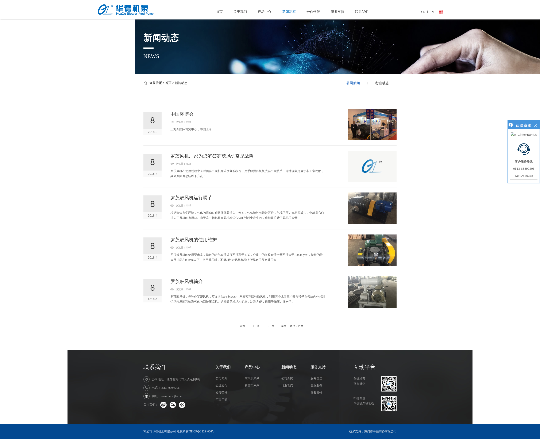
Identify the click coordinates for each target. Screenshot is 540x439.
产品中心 (264, 12)
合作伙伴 (313, 12)
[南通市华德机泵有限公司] (139, 8)
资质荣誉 (221, 392)
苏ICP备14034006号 (202, 431)
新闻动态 (289, 12)
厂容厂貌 (221, 399)
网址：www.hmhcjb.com (167, 396)
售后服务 (316, 385)
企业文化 (221, 385)
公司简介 (221, 378)
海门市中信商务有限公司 (380, 431)
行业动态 (382, 83)
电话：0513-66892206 (166, 387)
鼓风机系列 (252, 378)
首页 (219, 12)
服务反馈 (316, 392)
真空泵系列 (252, 385)
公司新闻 (353, 83)
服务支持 (337, 12)
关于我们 (240, 12)
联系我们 (362, 12)
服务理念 (316, 378)
